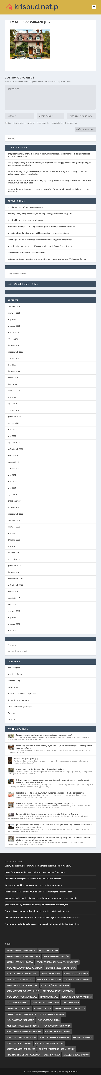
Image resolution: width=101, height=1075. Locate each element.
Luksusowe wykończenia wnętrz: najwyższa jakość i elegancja (44, 803)
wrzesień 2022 (14, 423)
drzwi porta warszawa (49, 979)
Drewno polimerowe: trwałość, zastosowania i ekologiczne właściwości (40, 239)
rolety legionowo (82, 1037)
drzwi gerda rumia (50, 973)
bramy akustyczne (48, 950)
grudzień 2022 (14, 416)
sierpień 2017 (14, 598)
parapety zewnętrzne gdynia (21, 1014)
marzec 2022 (13, 429)
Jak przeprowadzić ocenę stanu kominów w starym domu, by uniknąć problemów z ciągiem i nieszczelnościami (54, 825)
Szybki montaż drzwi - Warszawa (23, 1055)
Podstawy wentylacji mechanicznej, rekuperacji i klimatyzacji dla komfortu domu (42, 924)
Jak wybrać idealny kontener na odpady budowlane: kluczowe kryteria (37, 904)
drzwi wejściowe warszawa (55, 985)
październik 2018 (15, 578)
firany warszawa (49, 997)
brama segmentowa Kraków (21, 950)
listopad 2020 (14, 507)
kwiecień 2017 (14, 624)
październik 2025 (15, 352)
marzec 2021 (13, 481)
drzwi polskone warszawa (20, 979)
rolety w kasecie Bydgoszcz (21, 1049)
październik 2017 (15, 585)
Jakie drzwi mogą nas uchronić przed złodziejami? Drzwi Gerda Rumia (40, 246)
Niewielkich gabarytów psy (26, 758)
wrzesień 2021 (14, 455)
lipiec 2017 (12, 604)
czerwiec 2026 (14, 313)
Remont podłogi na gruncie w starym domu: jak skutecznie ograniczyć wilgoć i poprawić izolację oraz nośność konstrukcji (48, 172)
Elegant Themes (49, 1071)
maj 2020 (12, 533)
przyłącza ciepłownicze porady (22, 693)
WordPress (73, 1071)
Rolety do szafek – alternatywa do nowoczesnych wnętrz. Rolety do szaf (38, 891)
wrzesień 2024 (14, 377)
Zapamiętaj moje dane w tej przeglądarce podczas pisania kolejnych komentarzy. (42, 123)
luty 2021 (12, 488)
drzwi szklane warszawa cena (22, 985)
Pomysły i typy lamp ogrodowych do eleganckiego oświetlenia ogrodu (40, 213)
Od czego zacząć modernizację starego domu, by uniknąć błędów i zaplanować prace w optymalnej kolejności (52, 781)
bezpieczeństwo (15, 674)
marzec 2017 (13, 630)
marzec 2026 (13, 332)
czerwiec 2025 (14, 358)
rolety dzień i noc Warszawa (54, 1037)
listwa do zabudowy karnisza (76, 997)
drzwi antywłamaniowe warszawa (24, 968)
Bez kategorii (14, 667)
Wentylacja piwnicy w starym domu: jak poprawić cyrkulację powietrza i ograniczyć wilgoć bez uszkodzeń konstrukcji (49, 163)
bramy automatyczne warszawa (23, 956)
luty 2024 (12, 397)
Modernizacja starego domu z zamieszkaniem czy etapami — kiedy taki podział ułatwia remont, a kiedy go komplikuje (53, 838)
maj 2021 (12, 475)
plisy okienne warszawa (52, 1014)
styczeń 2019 (13, 559)
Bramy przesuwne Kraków (20, 962)
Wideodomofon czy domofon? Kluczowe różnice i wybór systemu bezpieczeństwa (42, 917)
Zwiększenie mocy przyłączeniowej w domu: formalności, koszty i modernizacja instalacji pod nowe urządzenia (49, 155)
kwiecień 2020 (14, 540)
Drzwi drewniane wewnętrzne (22, 973)
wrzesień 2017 (14, 591)
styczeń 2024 (13, 403)
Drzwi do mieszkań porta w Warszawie (25, 207)
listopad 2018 (14, 572)
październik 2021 (15, 449)
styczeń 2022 (13, 442)
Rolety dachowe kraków (57, 1031)
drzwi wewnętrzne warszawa (58, 991)
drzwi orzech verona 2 (76, 973)
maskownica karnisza (18, 1002)
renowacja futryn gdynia (57, 1026)
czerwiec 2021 (14, 468)
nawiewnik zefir (71, 1002)
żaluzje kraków (52, 1055)
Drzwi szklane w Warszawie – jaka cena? (26, 220)
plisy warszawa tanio (49, 1020)
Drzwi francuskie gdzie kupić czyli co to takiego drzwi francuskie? (35, 872)
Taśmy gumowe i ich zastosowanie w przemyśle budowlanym (33, 885)
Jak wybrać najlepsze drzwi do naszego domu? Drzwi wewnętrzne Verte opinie (41, 898)
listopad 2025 (14, 345)
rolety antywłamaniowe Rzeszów (24, 1031)
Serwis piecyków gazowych (20, 706)
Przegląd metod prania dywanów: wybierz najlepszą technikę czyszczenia (50, 793)
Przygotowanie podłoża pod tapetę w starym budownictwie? (44, 735)
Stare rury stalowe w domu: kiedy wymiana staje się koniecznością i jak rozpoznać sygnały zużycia (54, 746)
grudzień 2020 (14, 501)
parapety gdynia (42, 1008)
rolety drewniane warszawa (21, 1037)
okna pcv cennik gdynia (19, 1008)
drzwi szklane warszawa (77, 979)
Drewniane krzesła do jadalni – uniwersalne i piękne (40, 769)
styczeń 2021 (13, 494)
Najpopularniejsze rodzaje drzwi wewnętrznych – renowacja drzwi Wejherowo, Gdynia (47, 259)
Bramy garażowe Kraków (56, 956)
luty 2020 (12, 546)
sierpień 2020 (14, 520)
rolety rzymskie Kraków (19, 1043)
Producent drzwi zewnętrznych (23, 1026)
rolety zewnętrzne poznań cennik (57, 1049)
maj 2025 (12, 365)
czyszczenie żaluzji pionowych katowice (57, 962)
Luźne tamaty (14, 687)
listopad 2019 (14, 552)
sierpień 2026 (14, 306)
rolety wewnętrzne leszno (49, 1043)
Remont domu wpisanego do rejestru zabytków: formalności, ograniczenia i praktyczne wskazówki (48, 190)
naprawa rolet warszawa (45, 1002)
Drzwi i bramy (14, 680)
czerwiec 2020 (14, 527)
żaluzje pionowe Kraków (76, 1055)
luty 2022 (12, 436)
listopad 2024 (14, 371)
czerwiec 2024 (14, 390)
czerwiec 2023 (14, 410)
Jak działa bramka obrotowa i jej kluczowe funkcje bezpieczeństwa (38, 233)
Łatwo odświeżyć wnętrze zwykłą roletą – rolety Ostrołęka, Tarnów (47, 814)
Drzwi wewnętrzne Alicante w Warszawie (26, 252)
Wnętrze (11, 713)
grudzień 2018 (14, 565)
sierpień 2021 (14, 462)
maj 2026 (12, 319)
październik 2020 (15, 514)
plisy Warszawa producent (20, 1020)
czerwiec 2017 (14, 611)
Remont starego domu (18, 700)
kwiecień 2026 (14, 326)
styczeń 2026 (13, 339)
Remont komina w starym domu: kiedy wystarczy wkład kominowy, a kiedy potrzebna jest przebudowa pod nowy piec (49, 181)
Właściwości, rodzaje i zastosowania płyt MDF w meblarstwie (33, 878)
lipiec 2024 (12, 384)
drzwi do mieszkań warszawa (61, 968)
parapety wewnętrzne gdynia (70, 1008)
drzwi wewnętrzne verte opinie (23, 991)
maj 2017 (12, 617)
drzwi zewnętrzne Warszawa (22, 997)
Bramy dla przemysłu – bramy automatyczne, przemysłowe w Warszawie (41, 226)
